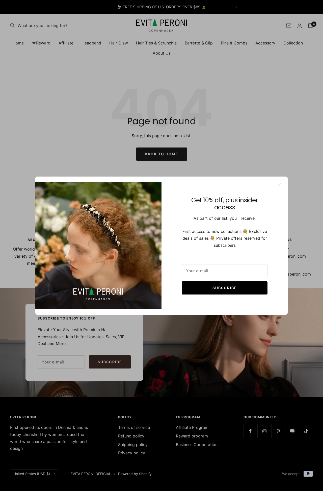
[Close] (280, 184)
